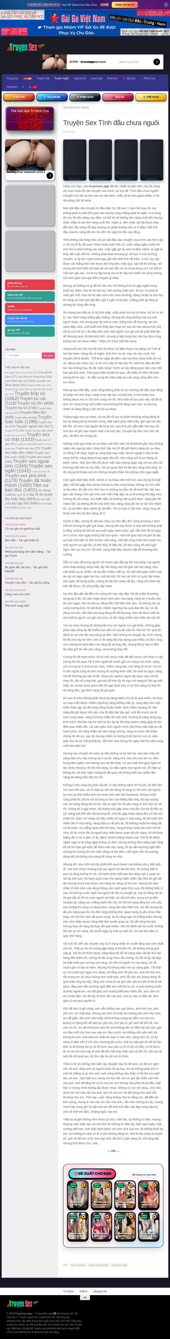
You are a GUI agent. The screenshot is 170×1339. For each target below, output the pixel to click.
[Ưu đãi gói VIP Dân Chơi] (30, 119)
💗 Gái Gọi (129, 78)
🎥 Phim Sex (148, 78)
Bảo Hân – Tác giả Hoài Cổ (22, 540)
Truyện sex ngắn (119, 1265)
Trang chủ (12, 78)
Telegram (11, 86)
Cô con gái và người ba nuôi (22, 528)
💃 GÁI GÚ (118, 97)
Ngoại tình (80, 78)
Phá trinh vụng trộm (17, 605)
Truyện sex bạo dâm (39, 430)
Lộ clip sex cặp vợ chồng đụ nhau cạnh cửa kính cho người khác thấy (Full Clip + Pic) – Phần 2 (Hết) (124, 1203)
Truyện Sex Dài (14, 547)
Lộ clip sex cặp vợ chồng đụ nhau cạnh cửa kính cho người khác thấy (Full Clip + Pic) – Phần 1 (77, 1234)
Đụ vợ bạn (24, 508)
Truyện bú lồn (35, 403)
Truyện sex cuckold (15, 435)
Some (46, 385)
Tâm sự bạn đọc (78, 1265)
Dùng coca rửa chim (17, 594)
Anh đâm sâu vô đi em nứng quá (101, 1203)
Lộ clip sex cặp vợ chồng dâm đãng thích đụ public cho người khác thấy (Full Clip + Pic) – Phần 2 (148, 1234)
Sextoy (34, 385)
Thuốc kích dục (14, 389)
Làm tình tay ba (20, 381)
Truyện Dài (43, 78)
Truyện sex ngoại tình (27, 464)
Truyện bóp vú (25, 396)
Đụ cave (21, 494)
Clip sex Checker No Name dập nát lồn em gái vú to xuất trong (148, 1203)
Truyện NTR (14, 430)
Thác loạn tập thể (35, 389)
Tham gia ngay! (125, 4)
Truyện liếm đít (26, 417)
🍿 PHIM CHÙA (85, 97)
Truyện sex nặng (41, 472)
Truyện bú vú (21, 408)
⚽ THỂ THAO (151, 97)
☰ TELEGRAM (52, 97)
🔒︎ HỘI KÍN (19, 97)
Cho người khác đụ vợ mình (21, 372)
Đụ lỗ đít (41, 494)
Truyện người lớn (34, 426)
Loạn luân (97, 78)
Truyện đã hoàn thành (99, 1265)
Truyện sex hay (28, 448)
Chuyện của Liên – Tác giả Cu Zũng (27, 582)
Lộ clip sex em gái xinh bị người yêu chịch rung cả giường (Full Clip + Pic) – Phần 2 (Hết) (76, 1203)
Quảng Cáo (100, 1291)
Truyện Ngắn (61, 78)
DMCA (83, 1291)
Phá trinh (112, 78)
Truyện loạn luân (28, 419)
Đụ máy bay (20, 499)
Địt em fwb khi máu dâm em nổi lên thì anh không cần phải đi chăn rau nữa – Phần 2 (124, 1234)
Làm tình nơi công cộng (35, 376)
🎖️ (33, 86)
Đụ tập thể (25, 503)
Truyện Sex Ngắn (76, 107)
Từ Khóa (68, 1291)
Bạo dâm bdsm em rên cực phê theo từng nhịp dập (101, 1234)
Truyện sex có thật (27, 437)
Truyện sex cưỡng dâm (29, 444)
